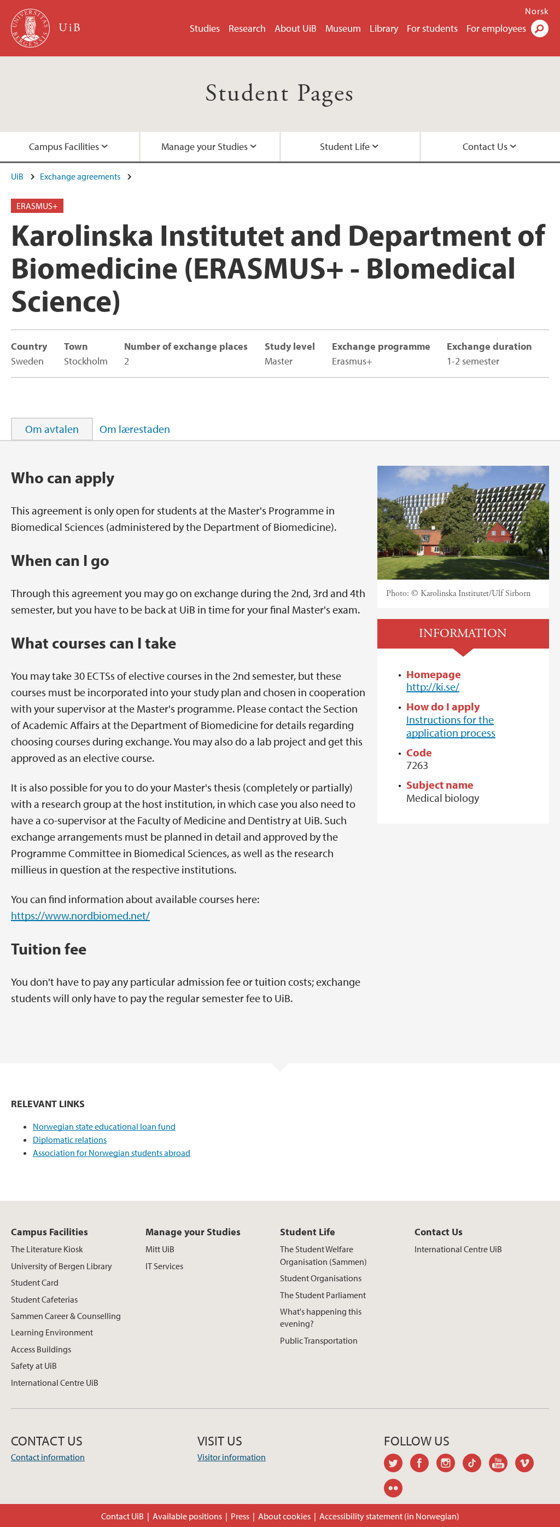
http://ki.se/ (432, 686)
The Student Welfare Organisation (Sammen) (323, 1254)
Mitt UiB (159, 1248)
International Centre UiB (54, 1382)
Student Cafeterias (44, 1299)
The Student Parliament (323, 1294)
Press (240, 1516)
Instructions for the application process (450, 726)
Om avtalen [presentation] (52, 429)
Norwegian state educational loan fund (104, 1126)
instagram (449, 1465)
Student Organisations (320, 1277)
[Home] (31, 28)
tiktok (476, 1465)
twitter (397, 1465)
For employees (496, 28)
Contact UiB (122, 1516)
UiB (17, 176)
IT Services (164, 1265)
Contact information (48, 1456)
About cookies (284, 1516)
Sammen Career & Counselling (66, 1315)
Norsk (537, 10)
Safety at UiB (34, 1365)
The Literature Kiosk (47, 1248)
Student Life (345, 146)
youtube (502, 1465)
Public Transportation (319, 1340)
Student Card (35, 1282)
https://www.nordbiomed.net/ (80, 915)
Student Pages (279, 93)
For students (432, 28)
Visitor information (231, 1456)
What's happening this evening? (320, 1317)
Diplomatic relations (70, 1139)
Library (384, 28)
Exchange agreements (80, 176)
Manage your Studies (204, 146)
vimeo (528, 1465)
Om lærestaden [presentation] (135, 429)
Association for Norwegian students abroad (111, 1152)
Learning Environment (52, 1332)
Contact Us (485, 146)
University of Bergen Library (61, 1265)
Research (247, 28)
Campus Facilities (64, 146)
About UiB (296, 28)
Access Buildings (41, 1349)
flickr (397, 1490)
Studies (205, 28)
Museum (343, 28)
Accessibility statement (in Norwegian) (389, 1516)
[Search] (539, 28)
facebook (423, 1465)
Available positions (187, 1516)
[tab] (52, 429)
